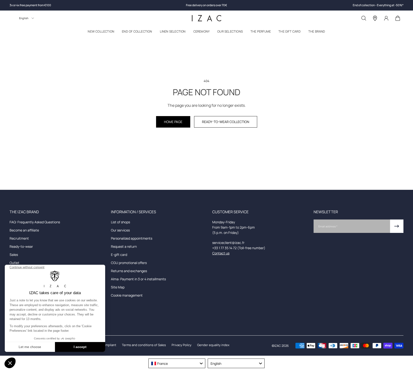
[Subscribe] (396, 226)
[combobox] (176, 363)
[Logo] (206, 18)
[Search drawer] (364, 18)
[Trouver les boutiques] (375, 18)
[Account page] (386, 18)
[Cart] (397, 18)
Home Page (173, 121)
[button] (101, 32)
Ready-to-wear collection (225, 121)
